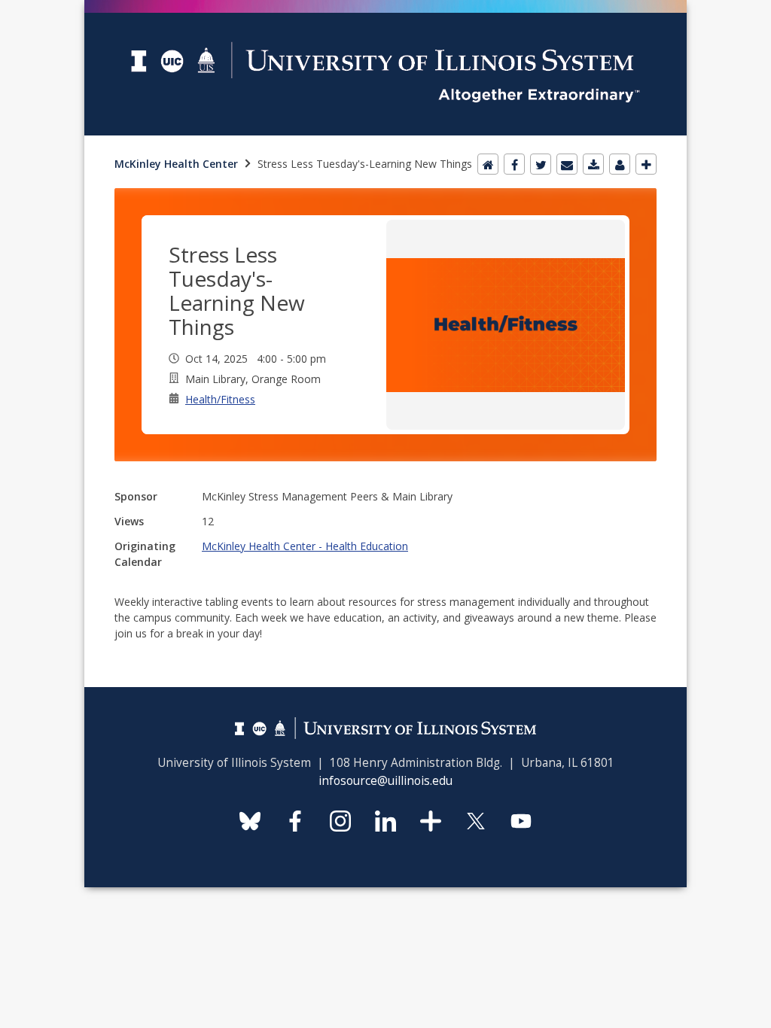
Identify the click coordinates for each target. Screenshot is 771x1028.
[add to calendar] (593, 164)
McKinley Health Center (176, 164)
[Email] (566, 164)
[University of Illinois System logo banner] (385, 8)
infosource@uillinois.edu (385, 781)
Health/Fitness (220, 399)
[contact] (619, 164)
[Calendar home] (487, 164)
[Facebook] (514, 164)
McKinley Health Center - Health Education (305, 546)
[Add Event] (646, 164)
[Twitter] (540, 164)
